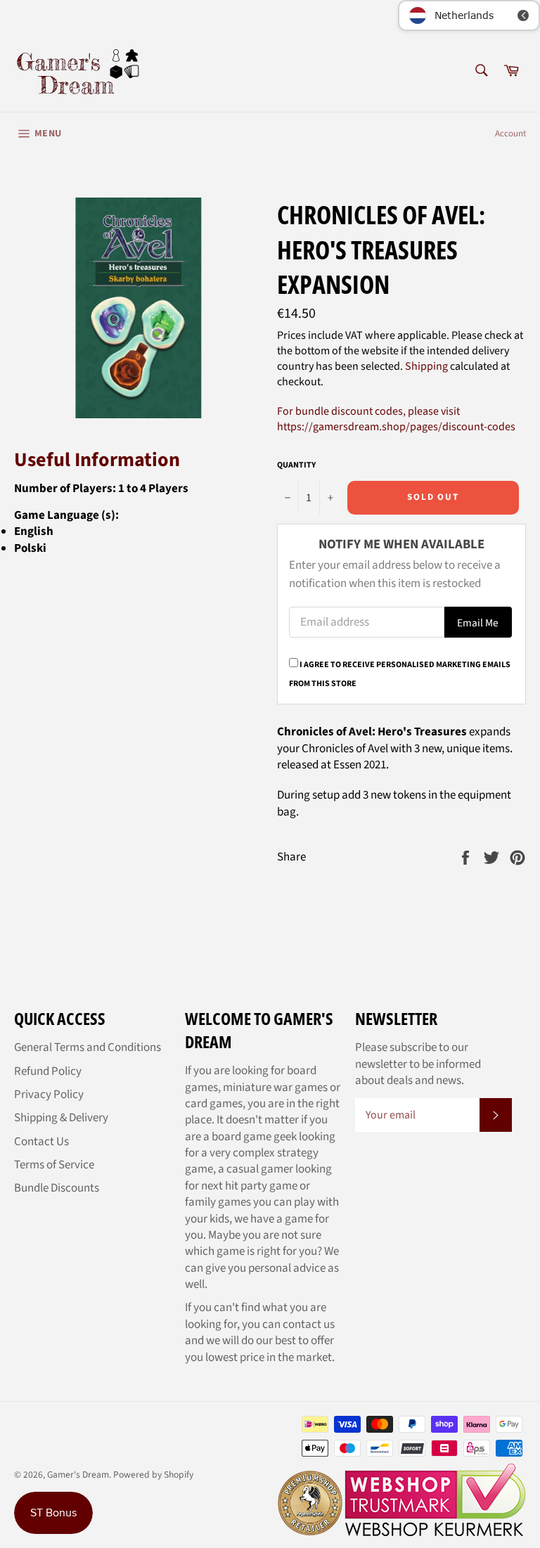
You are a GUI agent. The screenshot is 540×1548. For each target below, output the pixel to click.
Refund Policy (48, 1071)
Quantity (296, 465)
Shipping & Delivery (61, 1117)
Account (510, 133)
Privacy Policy (49, 1094)
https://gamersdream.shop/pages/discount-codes (396, 426)
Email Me (478, 623)
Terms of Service (54, 1164)
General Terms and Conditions (87, 1047)
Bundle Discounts (56, 1188)
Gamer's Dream (78, 1474)
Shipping (426, 366)
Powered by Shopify (153, 1474)
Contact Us (41, 1141)
